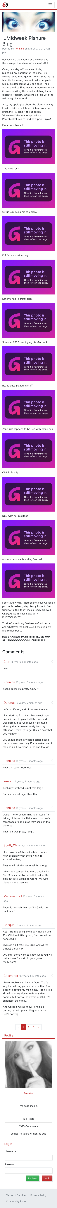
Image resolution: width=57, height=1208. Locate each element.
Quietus (9, 702)
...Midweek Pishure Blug (24, 41)
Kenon (8, 781)
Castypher (10, 976)
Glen (6, 662)
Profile (9, 1035)
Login (8, 1144)
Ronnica (19, 48)
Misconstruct (12, 896)
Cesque (9, 925)
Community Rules (16, 1201)
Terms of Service (16, 1195)
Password (10, 1164)
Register (32, 1178)
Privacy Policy (38, 1195)
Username (10, 1151)
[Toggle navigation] (50, 5)
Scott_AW (10, 845)
